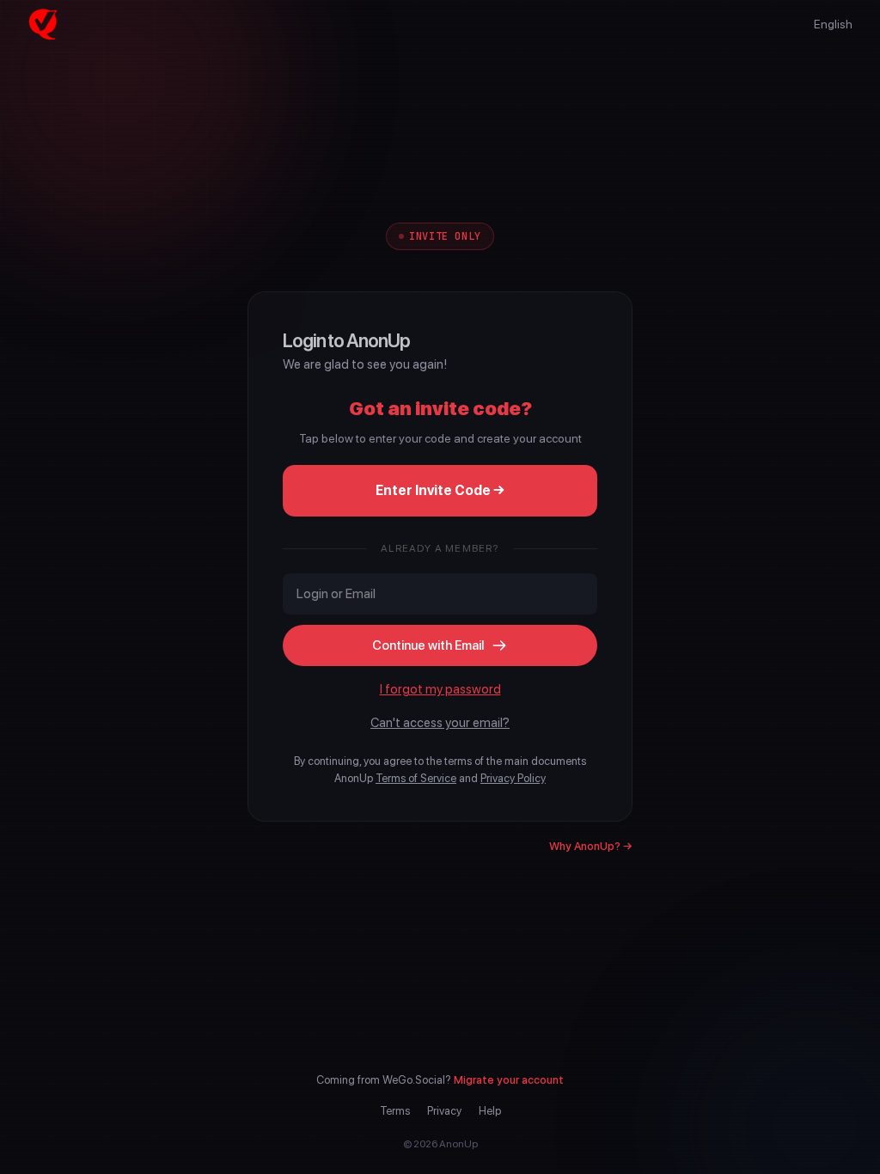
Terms (395, 1110)
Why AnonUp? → (590, 846)
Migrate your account (509, 1079)
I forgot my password (440, 689)
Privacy (444, 1110)
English (833, 24)
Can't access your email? (440, 723)
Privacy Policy (513, 778)
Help (490, 1110)
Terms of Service (416, 778)
